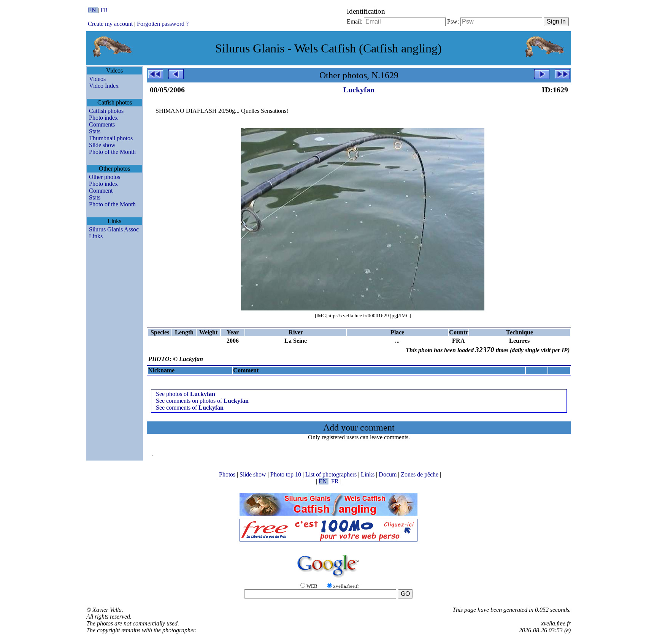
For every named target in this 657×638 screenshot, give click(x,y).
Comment (101, 190)
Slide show (102, 145)
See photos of (185, 394)
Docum (388, 474)
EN (93, 10)
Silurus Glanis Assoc (114, 229)
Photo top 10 (286, 474)
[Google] (328, 578)
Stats (94, 131)
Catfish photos (106, 111)
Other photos (104, 177)
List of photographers (331, 474)
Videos (97, 79)
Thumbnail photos (111, 138)
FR (104, 10)
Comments (102, 124)
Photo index (103, 117)
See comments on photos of (202, 400)
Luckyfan (359, 89)
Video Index (104, 85)
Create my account (110, 24)
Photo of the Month (112, 152)
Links (96, 236)
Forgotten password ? (163, 24)
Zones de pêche (420, 474)
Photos (228, 474)
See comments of (190, 407)
